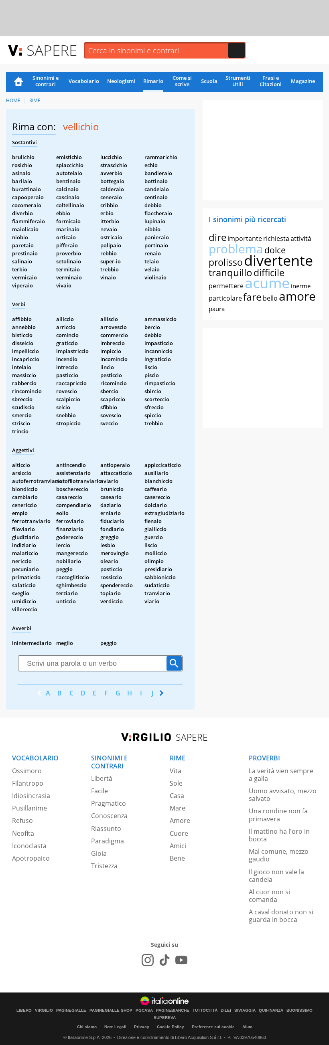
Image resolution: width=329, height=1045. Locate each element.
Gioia (99, 853)
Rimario (153, 81)
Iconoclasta (29, 845)
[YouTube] (181, 960)
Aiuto (247, 1027)
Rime (35, 100)
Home (18, 82)
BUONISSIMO (299, 1011)
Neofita (23, 833)
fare (252, 296)
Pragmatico (108, 803)
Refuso (22, 820)
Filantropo (27, 783)
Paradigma (107, 841)
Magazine (303, 81)
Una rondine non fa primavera (278, 814)
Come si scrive (182, 81)
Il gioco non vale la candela (276, 875)
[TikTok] (164, 960)
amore (297, 296)
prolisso (226, 262)
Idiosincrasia (31, 795)
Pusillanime (29, 808)
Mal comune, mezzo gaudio (279, 855)
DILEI (226, 1011)
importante (244, 238)
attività (300, 238)
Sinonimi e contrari (45, 81)
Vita (175, 770)
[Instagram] (147, 960)
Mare (177, 808)
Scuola (209, 81)
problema (236, 249)
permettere (226, 285)
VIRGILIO (44, 1011)
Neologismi (121, 81)
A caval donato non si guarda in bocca (281, 916)
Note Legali (115, 1027)
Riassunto (106, 828)
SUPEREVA (165, 1018)
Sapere (51, 50)
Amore (180, 820)
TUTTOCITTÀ (205, 1011)
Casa (177, 795)
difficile (269, 272)
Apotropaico (31, 858)
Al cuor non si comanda (269, 895)
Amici (178, 845)
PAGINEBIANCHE (172, 1011)
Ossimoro (27, 770)
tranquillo (230, 272)
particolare (225, 298)
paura (217, 309)
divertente (278, 260)
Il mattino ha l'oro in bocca (279, 835)
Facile (99, 790)
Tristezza (104, 865)
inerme (301, 286)
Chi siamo (87, 1027)
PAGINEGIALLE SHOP (110, 1011)
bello (270, 298)
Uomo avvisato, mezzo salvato (283, 794)
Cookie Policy (170, 1027)
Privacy (141, 1027)
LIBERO (24, 1011)
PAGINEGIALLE (71, 1011)
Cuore (179, 833)
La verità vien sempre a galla (281, 774)
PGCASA (144, 1011)
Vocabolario (84, 81)
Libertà (101, 778)
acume (267, 283)
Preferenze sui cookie (213, 1027)
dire (217, 237)
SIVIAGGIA (245, 1011)
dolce (275, 250)
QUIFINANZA (271, 1011)
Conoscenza (109, 815)
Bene (177, 858)
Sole (176, 783)
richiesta (276, 238)
